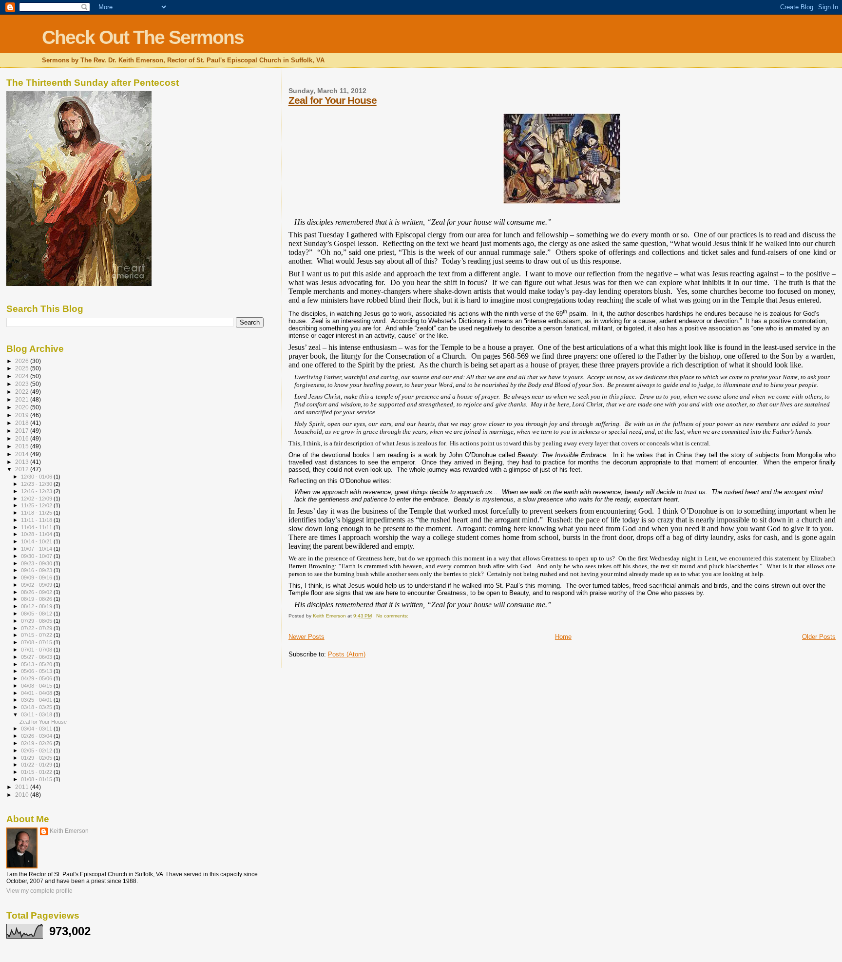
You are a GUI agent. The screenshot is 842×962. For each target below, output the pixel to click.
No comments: (393, 615)
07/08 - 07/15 (37, 642)
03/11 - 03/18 (37, 714)
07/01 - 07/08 (37, 650)
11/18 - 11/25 (37, 513)
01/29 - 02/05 (37, 758)
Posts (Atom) (346, 654)
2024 (22, 376)
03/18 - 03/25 (37, 707)
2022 (22, 391)
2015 (22, 446)
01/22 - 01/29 (37, 765)
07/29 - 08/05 (37, 621)
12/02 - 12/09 (37, 498)
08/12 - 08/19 (37, 606)
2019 (22, 415)
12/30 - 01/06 (37, 477)
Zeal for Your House (332, 100)
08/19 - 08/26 (37, 599)
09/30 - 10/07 (37, 556)
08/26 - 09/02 (37, 592)
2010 (22, 794)
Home (563, 636)
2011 (22, 787)
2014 (22, 454)
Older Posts (819, 636)
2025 (22, 368)
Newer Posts (306, 636)
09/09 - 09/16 (37, 577)
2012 (22, 469)
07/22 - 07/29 (37, 628)
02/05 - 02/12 (37, 750)
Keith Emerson (69, 830)
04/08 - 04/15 (37, 686)
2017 (22, 430)
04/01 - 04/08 (37, 693)
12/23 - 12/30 (37, 484)
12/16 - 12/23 (37, 491)
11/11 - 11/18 (37, 520)
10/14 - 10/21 (37, 541)
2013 (22, 462)
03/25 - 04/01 (37, 700)
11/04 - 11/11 (37, 527)
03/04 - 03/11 (37, 728)
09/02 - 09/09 (37, 585)
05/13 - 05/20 (37, 664)
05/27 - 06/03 (37, 657)
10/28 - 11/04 (37, 534)
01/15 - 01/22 (37, 772)
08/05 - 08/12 (37, 613)
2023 (22, 384)
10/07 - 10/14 (37, 549)
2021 (22, 399)
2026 (22, 361)
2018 (22, 423)
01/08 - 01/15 (37, 779)
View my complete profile (39, 890)
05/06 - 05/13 (37, 671)
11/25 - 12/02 (37, 505)
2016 (22, 438)
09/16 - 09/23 (37, 570)
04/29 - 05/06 (37, 678)
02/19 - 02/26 (37, 743)
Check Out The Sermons (143, 37)
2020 (22, 407)
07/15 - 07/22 (37, 635)
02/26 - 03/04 (37, 736)
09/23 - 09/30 (37, 563)
